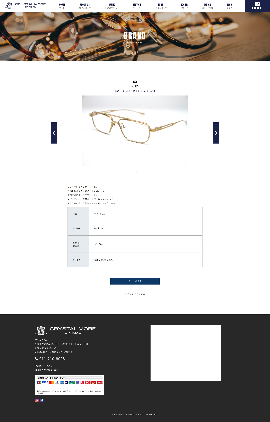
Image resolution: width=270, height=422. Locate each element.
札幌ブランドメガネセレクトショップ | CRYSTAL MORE (136, 415)
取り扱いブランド (112, 6)
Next (216, 133)
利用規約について (43, 365)
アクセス (185, 6)
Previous (54, 133)
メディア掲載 (207, 6)
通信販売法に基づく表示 (46, 370)
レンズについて (160, 6)
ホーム (62, 6)
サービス (137, 6)
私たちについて (84, 6)
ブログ (229, 6)
